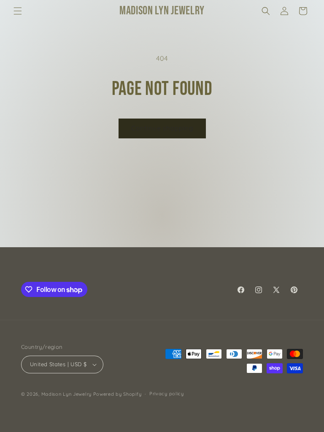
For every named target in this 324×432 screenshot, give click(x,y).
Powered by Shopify (117, 394)
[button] (17, 11)
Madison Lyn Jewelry (66, 394)
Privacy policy (166, 394)
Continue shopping (162, 128)
